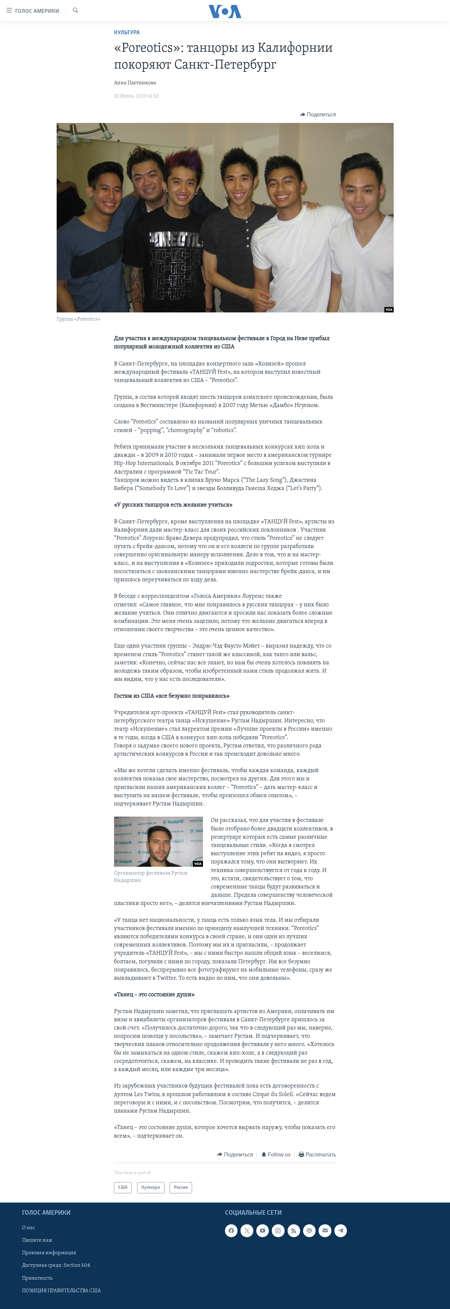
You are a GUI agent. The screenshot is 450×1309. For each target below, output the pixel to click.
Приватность (37, 1278)
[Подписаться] (325, 1231)
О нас (28, 1228)
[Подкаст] (309, 1231)
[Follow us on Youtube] (262, 1231)
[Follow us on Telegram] (340, 1231)
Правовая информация (49, 1253)
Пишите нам (37, 1240)
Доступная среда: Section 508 (56, 1265)
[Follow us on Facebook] (231, 1231)
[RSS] (294, 1231)
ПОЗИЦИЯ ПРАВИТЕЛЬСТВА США (61, 1291)
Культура (127, 33)
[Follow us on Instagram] (278, 1231)
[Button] (318, 114)
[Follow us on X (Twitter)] (246, 1231)
